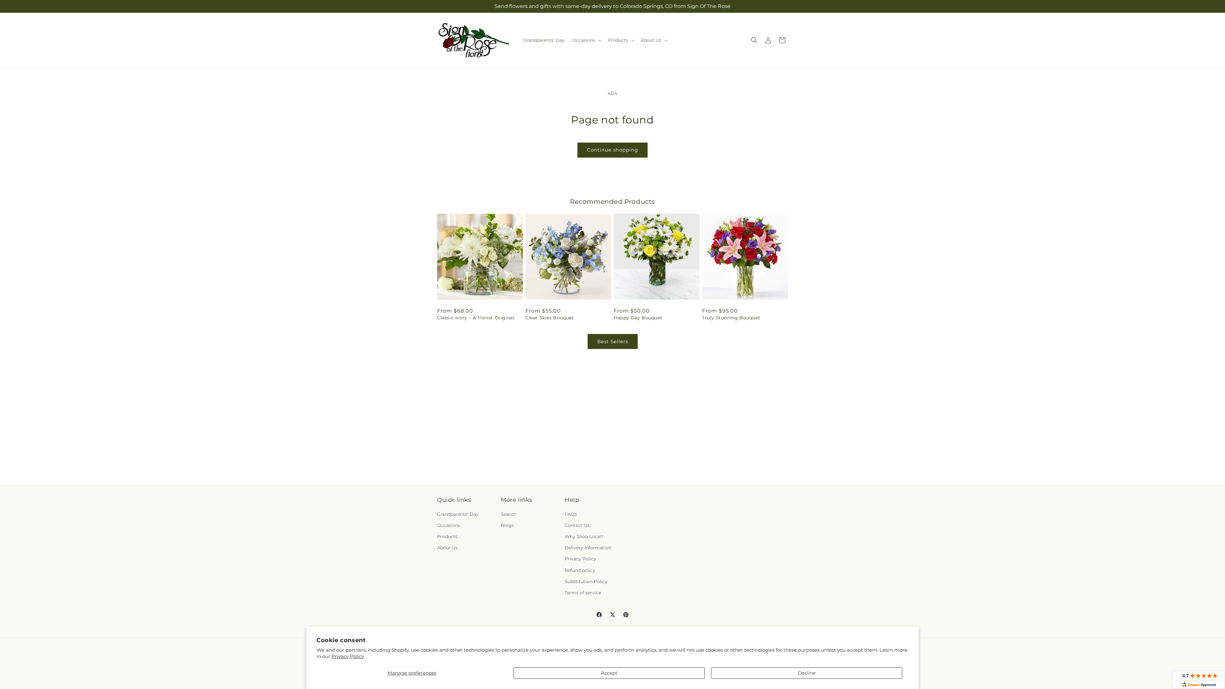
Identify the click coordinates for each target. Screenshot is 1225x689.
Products (447, 536)
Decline (807, 673)
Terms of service (583, 593)
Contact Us (577, 525)
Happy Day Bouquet (638, 318)
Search (508, 514)
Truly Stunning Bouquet (731, 318)
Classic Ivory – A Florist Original (475, 318)
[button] (586, 40)
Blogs (507, 525)
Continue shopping (612, 150)
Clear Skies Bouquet (549, 318)
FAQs (571, 514)
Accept (609, 673)
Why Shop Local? (584, 536)
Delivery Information (588, 548)
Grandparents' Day (458, 514)
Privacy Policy (347, 656)
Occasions (448, 525)
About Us (447, 548)
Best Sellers (612, 341)
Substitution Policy (586, 581)
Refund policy (580, 570)
